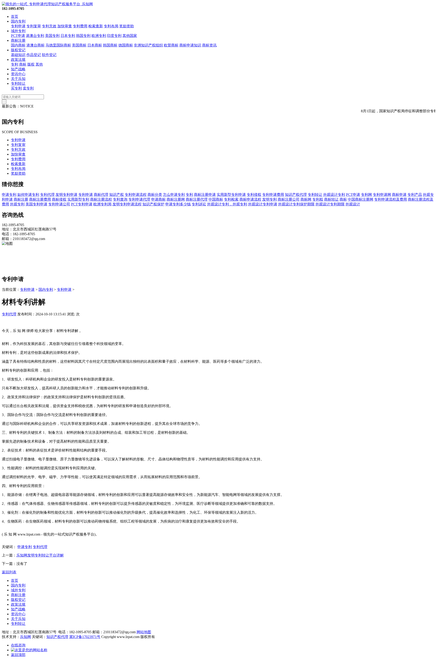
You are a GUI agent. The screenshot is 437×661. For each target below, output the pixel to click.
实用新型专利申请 (231, 195)
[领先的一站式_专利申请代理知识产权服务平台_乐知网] (47, 4)
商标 (22, 64)
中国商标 (215, 199)
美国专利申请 (36, 204)
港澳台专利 (35, 36)
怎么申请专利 (174, 195)
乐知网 (25, 637)
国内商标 (18, 45)
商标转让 (331, 199)
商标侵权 (59, 199)
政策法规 (18, 59)
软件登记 (49, 55)
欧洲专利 (98, 36)
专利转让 (18, 83)
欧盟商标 (171, 45)
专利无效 (49, 26)
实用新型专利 (78, 199)
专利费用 (80, 26)
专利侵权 (254, 195)
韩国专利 (83, 36)
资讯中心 (18, 74)
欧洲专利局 (102, 204)
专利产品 (414, 195)
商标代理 (101, 195)
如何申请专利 (28, 195)
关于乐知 (18, 79)
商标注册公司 (289, 199)
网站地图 (144, 632)
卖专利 (28, 88)
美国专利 (52, 36)
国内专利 (18, 21)
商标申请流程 (250, 199)
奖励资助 (126, 26)
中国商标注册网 (360, 199)
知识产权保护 (153, 204)
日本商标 (94, 45)
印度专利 (114, 36)
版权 (31, 64)
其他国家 (129, 36)
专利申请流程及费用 (390, 199)
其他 (39, 64)
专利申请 (18, 26)
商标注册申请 (205, 195)
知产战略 (18, 69)
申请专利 (9, 195)
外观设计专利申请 (262, 204)
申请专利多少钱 (178, 204)
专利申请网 (382, 195)
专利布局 (111, 26)
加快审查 (64, 26)
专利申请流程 (136, 195)
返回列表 (9, 572)
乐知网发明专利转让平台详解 (40, 555)
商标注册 (18, 40)
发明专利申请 (66, 195)
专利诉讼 (199, 204)
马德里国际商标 (58, 45)
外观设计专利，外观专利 (227, 204)
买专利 (16, 88)
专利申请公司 (59, 204)
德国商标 (125, 45)
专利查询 (120, 199)
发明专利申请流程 (127, 204)
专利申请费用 (273, 195)
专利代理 (47, 195)
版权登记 (18, 50)
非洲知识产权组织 (148, 45)
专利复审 (33, 26)
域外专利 (18, 31)
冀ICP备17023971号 (84, 637)
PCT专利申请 (81, 204)
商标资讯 (209, 45)
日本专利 (68, 36)
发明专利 (269, 199)
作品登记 (33, 55)
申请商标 (158, 199)
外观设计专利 (334, 195)
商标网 (305, 199)
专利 (14, 64)
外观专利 (17, 204)
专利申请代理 (139, 199)
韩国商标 (110, 45)
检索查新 (95, 26)
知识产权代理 (296, 195)
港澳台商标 (35, 45)
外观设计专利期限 (330, 204)
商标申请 (399, 195)
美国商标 (79, 45)
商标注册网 (176, 199)
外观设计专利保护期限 (296, 204)
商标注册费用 (40, 199)
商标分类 (154, 195)
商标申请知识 (190, 45)
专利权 (317, 199)
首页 (14, 16)
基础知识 (18, 55)
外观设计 (353, 204)
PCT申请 (18, 36)
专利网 (366, 195)
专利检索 (231, 199)
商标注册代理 (197, 199)
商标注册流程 (101, 199)
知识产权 (116, 195)
